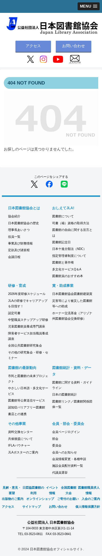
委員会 (56, 445)
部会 (55, 439)
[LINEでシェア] (64, 184)
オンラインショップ (40, 499)
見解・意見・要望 (12, 490)
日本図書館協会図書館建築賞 (72, 294)
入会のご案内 (91, 499)
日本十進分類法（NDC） (69, 249)
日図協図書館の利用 (33, 490)
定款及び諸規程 (19, 250)
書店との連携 (17, 414)
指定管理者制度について (69, 256)
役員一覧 (14, 236)
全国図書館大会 (68, 490)
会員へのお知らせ (64, 452)
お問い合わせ (73, 46)
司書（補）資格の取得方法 (70, 223)
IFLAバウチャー (19, 445)
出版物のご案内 (12, 499)
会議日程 (14, 257)
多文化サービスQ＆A (66, 269)
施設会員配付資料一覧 (67, 465)
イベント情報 (52, 490)
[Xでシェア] (34, 184)
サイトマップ (31, 506)
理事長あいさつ (19, 230)
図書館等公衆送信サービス (26, 400)
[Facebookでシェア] (49, 184)
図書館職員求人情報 (89, 490)
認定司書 (14, 313)
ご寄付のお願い (68, 499)
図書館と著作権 (63, 262)
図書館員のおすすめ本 (67, 276)
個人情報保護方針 (87, 506)
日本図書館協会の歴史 (23, 223)
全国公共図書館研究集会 (25, 345)
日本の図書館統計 (64, 394)
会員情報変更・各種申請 (69, 459)
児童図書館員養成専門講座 (26, 326)
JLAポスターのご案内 (23, 452)
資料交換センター (20, 432)
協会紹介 (14, 216)
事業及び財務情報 (20, 243)
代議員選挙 (60, 472)
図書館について (63, 216)
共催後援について (20, 439)
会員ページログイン (66, 432)
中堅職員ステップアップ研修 (28, 320)
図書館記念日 (61, 242)
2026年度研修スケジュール (27, 294)
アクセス (33, 46)
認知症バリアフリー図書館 (26, 407)
